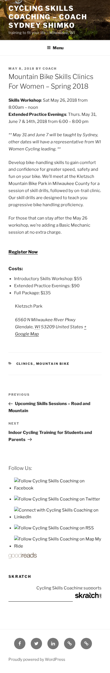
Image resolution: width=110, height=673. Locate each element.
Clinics (25, 364)
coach (50, 69)
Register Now (23, 252)
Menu (58, 47)
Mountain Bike (53, 364)
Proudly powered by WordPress (36, 659)
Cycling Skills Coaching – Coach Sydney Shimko (47, 16)
